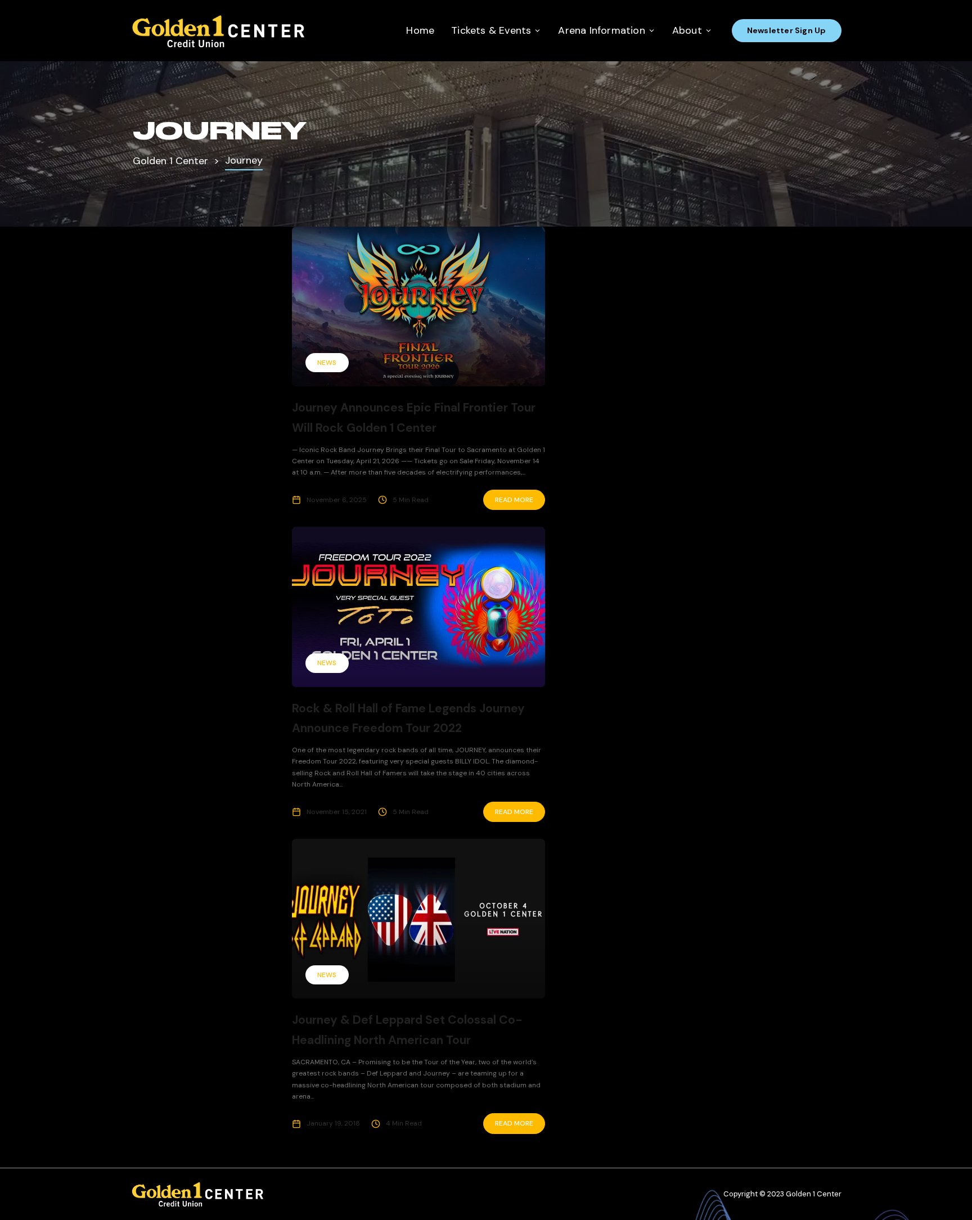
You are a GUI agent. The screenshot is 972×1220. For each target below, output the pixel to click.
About (687, 30)
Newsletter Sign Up (786, 30)
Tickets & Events (491, 30)
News (326, 362)
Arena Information (601, 30)
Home (420, 30)
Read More (514, 499)
